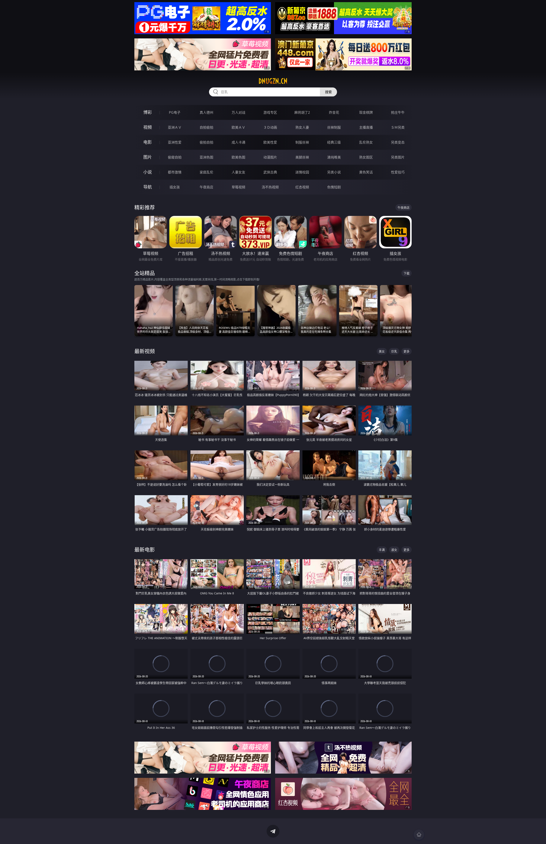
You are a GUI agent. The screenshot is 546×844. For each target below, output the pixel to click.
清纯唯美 (334, 157)
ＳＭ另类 (398, 127)
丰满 (382, 550)
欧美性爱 (270, 142)
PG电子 (174, 112)
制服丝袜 (302, 142)
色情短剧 (334, 187)
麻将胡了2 (302, 112)
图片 (147, 157)
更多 (407, 351)
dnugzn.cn (273, 81)
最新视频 (144, 351)
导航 (147, 187)
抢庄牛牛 (398, 112)
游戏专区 (270, 112)
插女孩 (175, 187)
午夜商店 (206, 187)
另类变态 (398, 142)
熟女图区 (366, 157)
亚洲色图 (206, 157)
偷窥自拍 (175, 157)
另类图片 (398, 157)
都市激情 (175, 172)
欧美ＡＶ (238, 127)
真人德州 (206, 112)
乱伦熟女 (366, 142)
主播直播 (366, 127)
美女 (382, 351)
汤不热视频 (270, 187)
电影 (147, 142)
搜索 (328, 92)
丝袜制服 (334, 127)
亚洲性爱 (175, 142)
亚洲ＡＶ (175, 127)
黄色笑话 (366, 172)
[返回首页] (419, 834)
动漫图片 (270, 157)
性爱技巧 (398, 172)
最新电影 (144, 549)
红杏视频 (302, 187)
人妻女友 (238, 172)
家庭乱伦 (206, 172)
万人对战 (238, 112)
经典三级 (334, 142)
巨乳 (394, 351)
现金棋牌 (366, 112)
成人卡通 (238, 142)
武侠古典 (270, 172)
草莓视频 (238, 187)
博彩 (147, 112)
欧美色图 (238, 157)
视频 (147, 127)
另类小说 (334, 172)
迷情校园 (302, 172)
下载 (407, 273)
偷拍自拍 (206, 142)
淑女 (394, 550)
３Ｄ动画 (270, 127)
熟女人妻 (302, 127)
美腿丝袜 (302, 157)
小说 (147, 172)
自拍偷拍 (206, 127)
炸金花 (334, 112)
